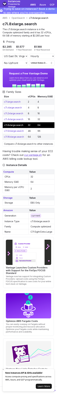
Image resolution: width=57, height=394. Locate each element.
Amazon (8, 210)
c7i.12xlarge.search (14, 131)
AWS (5, 18)
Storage (8, 197)
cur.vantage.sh (33, 155)
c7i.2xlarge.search (13, 113)
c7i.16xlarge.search (14, 136)
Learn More (44, 386)
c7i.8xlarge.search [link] (38, 18)
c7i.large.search (12, 101)
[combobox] (41, 63)
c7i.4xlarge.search (13, 119)
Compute (8, 171)
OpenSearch (18, 18)
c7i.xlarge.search (13, 107)
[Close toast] (3, 369)
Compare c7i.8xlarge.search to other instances (28, 143)
